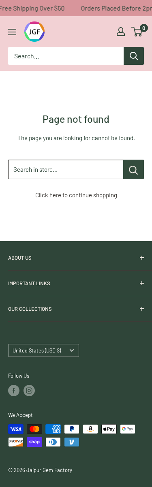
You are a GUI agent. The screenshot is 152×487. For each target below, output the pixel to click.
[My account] (121, 31)
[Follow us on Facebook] (13, 390)
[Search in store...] (133, 169)
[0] (137, 31)
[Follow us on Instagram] (29, 390)
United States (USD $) (37, 350)
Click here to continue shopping (76, 195)
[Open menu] (12, 32)
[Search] (134, 56)
